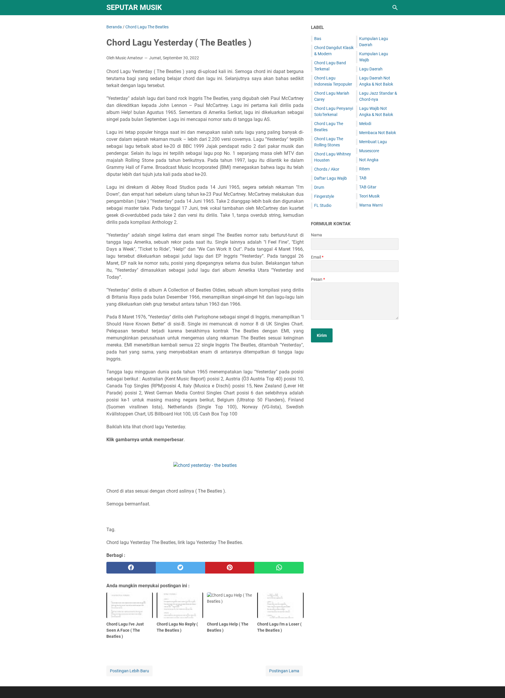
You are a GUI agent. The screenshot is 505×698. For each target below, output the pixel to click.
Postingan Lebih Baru (129, 670)
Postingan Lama (284, 670)
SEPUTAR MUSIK (134, 7)
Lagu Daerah (371, 69)
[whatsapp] (279, 568)
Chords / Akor (326, 169)
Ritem (364, 169)
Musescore (369, 150)
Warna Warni (371, 205)
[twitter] (180, 568)
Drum (319, 187)
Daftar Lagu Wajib (330, 178)
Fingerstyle (324, 196)
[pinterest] (230, 568)
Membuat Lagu (373, 141)
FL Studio (322, 205)
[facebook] (131, 568)
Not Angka (368, 159)
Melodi (365, 123)
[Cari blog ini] (395, 7)
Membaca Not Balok (377, 132)
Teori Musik (369, 196)
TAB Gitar (367, 187)
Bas (317, 38)
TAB (362, 178)
